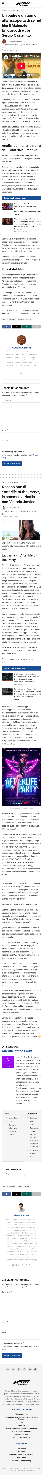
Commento (7, 400)
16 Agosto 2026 (21, 232)
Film (21, 1422)
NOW (27, 1187)
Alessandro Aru (14, 508)
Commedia (11, 319)
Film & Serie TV (13, 11)
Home (4, 11)
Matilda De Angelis (24, 319)
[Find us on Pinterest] (8, 1369)
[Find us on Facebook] (24, 1369)
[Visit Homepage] (23, 3)
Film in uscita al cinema (21, 1431)
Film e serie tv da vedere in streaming (21, 1428)
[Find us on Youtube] (30, 1369)
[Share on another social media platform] (36, 326)
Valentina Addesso (15, 41)
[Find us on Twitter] (19, 1369)
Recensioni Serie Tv (21, 1438)
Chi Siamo (21, 1448)
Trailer (22, 11)
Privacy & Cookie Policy (21, 1461)
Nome (5, 430)
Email (5, 441)
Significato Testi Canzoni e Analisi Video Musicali (21, 1418)
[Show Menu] (3, 3)
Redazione (21, 1457)
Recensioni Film (13, 482)
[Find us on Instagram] (13, 1369)
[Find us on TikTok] (35, 1369)
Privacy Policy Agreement (13, 451)
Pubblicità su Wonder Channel (21, 1454)
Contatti (21, 1451)
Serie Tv (21, 1425)
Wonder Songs (22, 1414)
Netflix (20, 1187)
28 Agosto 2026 (21, 684)
